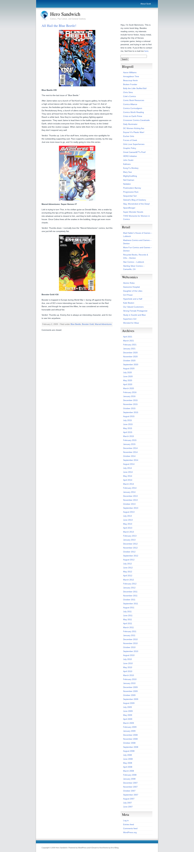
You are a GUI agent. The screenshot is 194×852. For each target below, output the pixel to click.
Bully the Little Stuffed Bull (134, 88)
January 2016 (129, 396)
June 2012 (128, 567)
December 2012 (130, 544)
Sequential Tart (130, 196)
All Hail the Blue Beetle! (59, 25)
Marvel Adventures (103, 324)
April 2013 (127, 528)
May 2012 (127, 571)
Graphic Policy (129, 148)
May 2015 (127, 428)
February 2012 (129, 584)
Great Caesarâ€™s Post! (134, 152)
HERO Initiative (130, 156)
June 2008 (128, 759)
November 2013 (130, 500)
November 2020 (130, 356)
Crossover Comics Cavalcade (136, 120)
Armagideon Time (131, 76)
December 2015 (130, 400)
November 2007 (130, 787)
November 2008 (130, 739)
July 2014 (127, 468)
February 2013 (129, 536)
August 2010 (128, 655)
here (146, 51)
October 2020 (129, 360)
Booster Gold (88, 324)
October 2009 (129, 695)
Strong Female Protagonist (135, 311)
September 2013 (130, 508)
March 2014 (128, 484)
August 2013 (128, 512)
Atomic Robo (129, 283)
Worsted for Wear (131, 323)
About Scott (145, 4)
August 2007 (128, 799)
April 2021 (127, 337)
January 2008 (129, 779)
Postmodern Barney (132, 188)
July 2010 (127, 659)
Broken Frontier (130, 84)
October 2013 (129, 504)
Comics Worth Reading (133, 112)
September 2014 (130, 460)
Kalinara (127, 164)
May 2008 (127, 763)
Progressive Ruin (130, 192)
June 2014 (128, 472)
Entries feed (128, 824)
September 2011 (130, 603)
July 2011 (127, 611)
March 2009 (128, 723)
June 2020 (128, 376)
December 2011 (130, 591)
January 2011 (129, 635)
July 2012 (127, 564)
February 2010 (129, 679)
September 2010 (130, 651)
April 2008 (127, 767)
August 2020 (128, 368)
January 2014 (129, 492)
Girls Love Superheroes (133, 144)
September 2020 (130, 364)
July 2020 (127, 372)
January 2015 (129, 444)
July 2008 (127, 755)
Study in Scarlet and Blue (134, 315)
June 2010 (128, 663)
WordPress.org (130, 832)
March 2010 (128, 675)
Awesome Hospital (131, 287)
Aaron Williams (129, 72)
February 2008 (129, 775)
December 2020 (130, 352)
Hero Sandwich (65, 14)
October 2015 (129, 408)
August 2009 (128, 703)
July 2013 (127, 516)
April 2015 (127, 432)
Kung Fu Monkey (130, 168)
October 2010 (129, 647)
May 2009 (127, 715)
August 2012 (128, 560)
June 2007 (128, 807)
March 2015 (128, 436)
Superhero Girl (129, 319)
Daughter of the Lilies (132, 291)
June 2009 (128, 711)
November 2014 (130, 452)
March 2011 (128, 627)
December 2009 (130, 687)
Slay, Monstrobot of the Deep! (136, 204)
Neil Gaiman (128, 180)
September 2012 (130, 556)
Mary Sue (127, 172)
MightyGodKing (130, 176)
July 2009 (127, 707)
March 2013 (128, 532)
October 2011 (129, 599)
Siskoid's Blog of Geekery (134, 200)
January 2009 (129, 731)
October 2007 (129, 791)
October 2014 (129, 456)
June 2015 (128, 424)
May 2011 (127, 619)
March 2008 (128, 771)
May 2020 (127, 380)
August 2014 (128, 464)
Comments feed (130, 828)
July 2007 (127, 803)
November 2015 (130, 404)
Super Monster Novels (133, 212)
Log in (126, 820)
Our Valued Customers (133, 307)
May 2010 (127, 667)
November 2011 (130, 595)
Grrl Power (128, 295)
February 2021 (129, 344)
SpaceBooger (129, 208)
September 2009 (130, 699)
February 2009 (129, 727)
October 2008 (129, 743)
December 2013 (130, 496)
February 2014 (129, 488)
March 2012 (128, 580)
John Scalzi (128, 160)
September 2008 (130, 747)
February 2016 (129, 392)
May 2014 (127, 476)
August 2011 (128, 607)
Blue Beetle (76, 324)
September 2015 (130, 412)
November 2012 (130, 548)
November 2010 (130, 643)
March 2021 (128, 340)
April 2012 (127, 575)
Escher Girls (128, 136)
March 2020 (128, 388)
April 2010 (127, 671)
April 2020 (127, 384)
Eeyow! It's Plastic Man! (133, 132)
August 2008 (128, 751)
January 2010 (129, 683)
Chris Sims (128, 92)
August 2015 (128, 416)
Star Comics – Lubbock (133, 262)
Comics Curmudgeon (132, 108)
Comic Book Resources (133, 100)
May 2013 (127, 524)
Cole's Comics (129, 96)
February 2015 (129, 440)
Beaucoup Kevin (130, 80)
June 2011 (128, 615)
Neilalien (127, 184)
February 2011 (129, 631)
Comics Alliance (130, 104)
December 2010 (130, 639)
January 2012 (129, 588)
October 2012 (129, 552)
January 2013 (129, 540)
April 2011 (127, 623)
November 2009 (130, 691)
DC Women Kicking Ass (133, 128)
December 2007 (130, 783)
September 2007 (130, 795)
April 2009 (127, 719)
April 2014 (127, 480)
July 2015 (127, 420)
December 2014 (130, 448)
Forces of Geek (130, 140)
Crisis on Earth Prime (132, 116)
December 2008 (130, 735)
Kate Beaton (128, 303)
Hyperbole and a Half (132, 299)
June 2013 (128, 520)
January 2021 (129, 348)
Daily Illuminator (130, 124)
